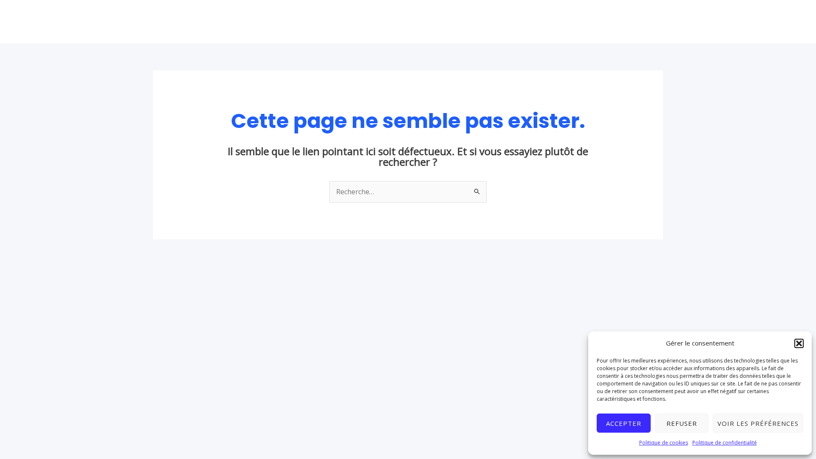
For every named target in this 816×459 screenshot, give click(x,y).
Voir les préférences (758, 423)
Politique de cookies (663, 442)
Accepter (623, 423)
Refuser (681, 423)
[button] (799, 343)
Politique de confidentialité (724, 442)
